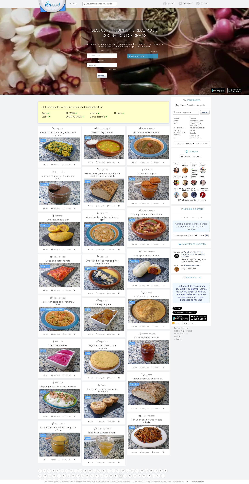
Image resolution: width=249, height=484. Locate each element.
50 (139, 476)
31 (50, 476)
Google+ (177, 336)
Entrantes (148, 169)
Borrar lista (184, 217)
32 (54, 476)
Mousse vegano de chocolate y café (58, 177)
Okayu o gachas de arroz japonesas (58, 386)
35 (68, 476)
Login (74, 4)
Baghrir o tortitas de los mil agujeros (102, 346)
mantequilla (194, 136)
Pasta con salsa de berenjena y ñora (58, 303)
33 (59, 476)
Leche (45, 117)
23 (142, 471)
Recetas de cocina (52, 7)
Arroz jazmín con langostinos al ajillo (102, 218)
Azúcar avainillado (197, 128)
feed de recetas (191, 323)
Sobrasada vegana (146, 173)
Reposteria (59, 172)
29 (40, 476)
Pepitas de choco (196, 121)
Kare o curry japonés (102, 132)
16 (109, 471)
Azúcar (176, 118)
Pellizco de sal (179, 128)
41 (97, 476)
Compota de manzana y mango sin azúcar (58, 428)
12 (90, 471)
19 (123, 471)
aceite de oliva (195, 138)
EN (54, 9)
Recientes (191, 105)
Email (192, 217)
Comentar (68, 165)
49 (135, 476)
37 (78, 476)
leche (176, 121)
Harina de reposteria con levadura (179, 132)
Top (181, 156)
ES (51, 9)
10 (80, 471)
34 (64, 476)
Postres (103, 385)
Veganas (59, 128)
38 (83, 476)
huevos (193, 118)
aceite (176, 123)
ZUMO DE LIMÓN (74, 117)
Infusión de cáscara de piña (102, 432)
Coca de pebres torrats (58, 260)
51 (144, 476)
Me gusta (56, 165)
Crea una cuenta (137, 56)
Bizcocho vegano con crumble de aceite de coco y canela (102, 174)
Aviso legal (178, 339)
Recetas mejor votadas (183, 331)
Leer (47, 165)
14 (99, 471)
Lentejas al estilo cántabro (147, 132)
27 (161, 471)
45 (116, 476)
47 (125, 476)
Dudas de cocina (180, 334)
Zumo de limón (97, 117)
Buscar (204, 112)
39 (87, 476)
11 (85, 471)
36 (73, 476)
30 (45, 476)
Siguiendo (197, 156)
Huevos (118, 113)
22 (137, 471)
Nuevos (188, 156)
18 (118, 471)
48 (130, 476)
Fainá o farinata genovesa (147, 296)
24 (146, 471)
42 (102, 476)
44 (111, 476)
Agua (44, 113)
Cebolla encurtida (58, 345)
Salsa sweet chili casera (146, 337)
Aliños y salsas (148, 334)
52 (149, 476)
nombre (189, 144)
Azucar (94, 113)
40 (92, 476)
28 (165, 471)
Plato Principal (103, 128)
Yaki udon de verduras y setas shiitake (146, 421)
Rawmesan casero (192, 265)
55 (163, 476)
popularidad (201, 144)
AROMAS (70, 113)
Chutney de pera (102, 304)
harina (192, 130)
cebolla (193, 133)
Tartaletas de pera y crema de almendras (102, 390)
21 (132, 471)
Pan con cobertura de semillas (147, 378)
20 (128, 471)
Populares (180, 105)
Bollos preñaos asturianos (146, 255)
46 (120, 476)
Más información (198, 482)
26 (156, 471)
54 (158, 476)
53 (154, 476)
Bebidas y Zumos (103, 429)
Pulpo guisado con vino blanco (147, 214)
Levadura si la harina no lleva (195, 124)
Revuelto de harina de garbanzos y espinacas (58, 133)
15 (104, 471)
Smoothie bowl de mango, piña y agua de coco (102, 262)
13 (94, 471)
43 (106, 476)
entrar (101, 75)
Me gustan (201, 105)
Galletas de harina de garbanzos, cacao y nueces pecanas (193, 254)
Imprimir (199, 217)
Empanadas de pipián (58, 219)
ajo (175, 138)
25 (151, 471)
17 (113, 471)
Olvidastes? (113, 69)
